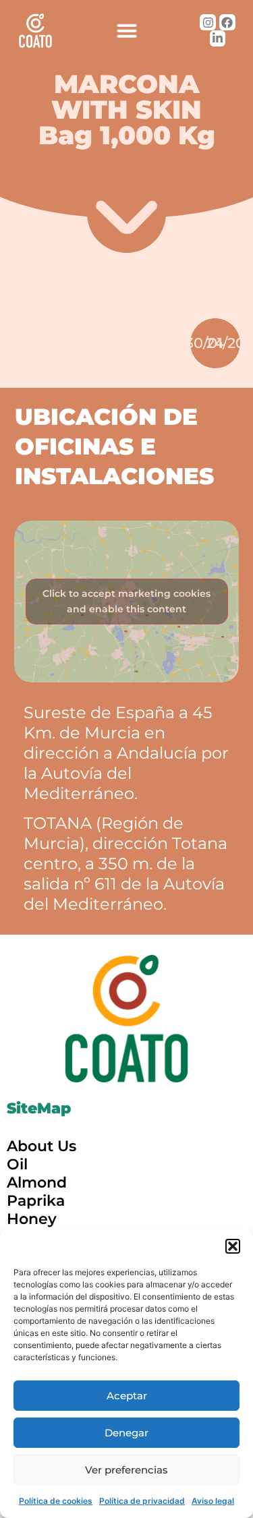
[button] (233, 1246)
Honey (32, 1219)
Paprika (36, 1201)
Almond (37, 1182)
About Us (41, 1146)
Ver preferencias (126, 1469)
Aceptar (127, 1395)
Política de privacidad (142, 1501)
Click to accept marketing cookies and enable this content (126, 601)
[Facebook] (227, 22)
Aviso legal (213, 1501)
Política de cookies (55, 1501)
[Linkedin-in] (218, 38)
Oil (17, 1164)
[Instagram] (208, 22)
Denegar (126, 1432)
